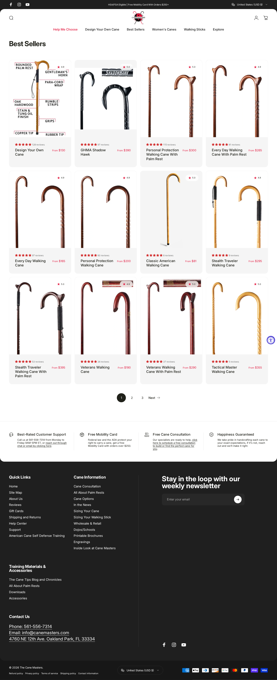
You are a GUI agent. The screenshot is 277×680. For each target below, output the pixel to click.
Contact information (88, 673)
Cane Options (84, 499)
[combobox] (250, 4)
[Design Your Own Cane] (40, 98)
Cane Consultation (87, 486)
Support (15, 530)
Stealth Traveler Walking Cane (225, 263)
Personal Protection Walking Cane (97, 263)
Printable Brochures (88, 536)
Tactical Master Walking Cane (224, 369)
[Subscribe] (238, 499)
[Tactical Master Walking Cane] (237, 315)
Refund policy (16, 673)
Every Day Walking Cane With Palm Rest (229, 152)
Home (13, 486)
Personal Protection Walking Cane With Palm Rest (162, 154)
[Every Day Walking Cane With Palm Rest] (237, 98)
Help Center (18, 523)
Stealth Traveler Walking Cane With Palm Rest (31, 371)
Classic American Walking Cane (160, 263)
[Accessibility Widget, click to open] (271, 340)
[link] (30, 626)
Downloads (17, 592)
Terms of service (49, 673)
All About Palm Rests (89, 492)
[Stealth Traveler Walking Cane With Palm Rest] (40, 315)
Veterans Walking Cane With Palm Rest (163, 369)
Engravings (82, 542)
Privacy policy (32, 673)
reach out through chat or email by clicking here (42, 444)
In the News (82, 505)
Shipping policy (68, 673)
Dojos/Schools (84, 530)
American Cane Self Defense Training (37, 536)
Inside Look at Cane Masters (95, 548)
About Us (16, 499)
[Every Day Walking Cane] (40, 209)
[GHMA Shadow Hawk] (106, 98)
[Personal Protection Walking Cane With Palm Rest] (171, 98)
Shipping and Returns (25, 517)
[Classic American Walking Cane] (171, 209)
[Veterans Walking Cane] (106, 315)
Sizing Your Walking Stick (92, 517)
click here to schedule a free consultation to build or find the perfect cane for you (175, 444)
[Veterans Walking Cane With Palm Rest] (171, 315)
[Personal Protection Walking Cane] (106, 209)
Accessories (18, 598)
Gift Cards (16, 511)
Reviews (15, 505)
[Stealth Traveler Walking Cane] (237, 209)
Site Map (15, 492)
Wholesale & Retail (87, 523)
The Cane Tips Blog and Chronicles (35, 579)
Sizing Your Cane (86, 511)
